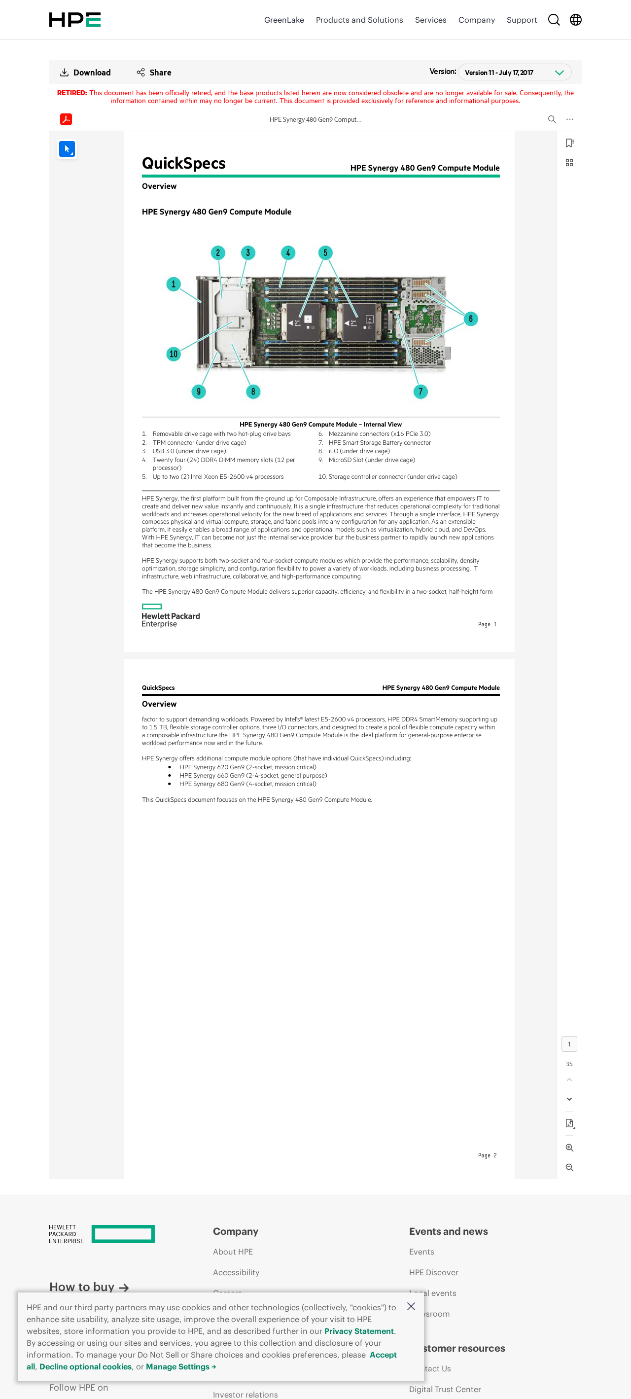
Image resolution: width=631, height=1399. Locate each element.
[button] (411, 1307)
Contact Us (430, 1368)
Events (421, 1251)
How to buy (81, 1286)
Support (522, 20)
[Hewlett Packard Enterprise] (75, 19)
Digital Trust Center (445, 1389)
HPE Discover (433, 1272)
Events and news (448, 1231)
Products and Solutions (359, 20)
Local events (432, 1293)
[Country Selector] (576, 19)
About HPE (233, 1251)
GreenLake (284, 20)
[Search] (554, 19)
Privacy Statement (359, 1331)
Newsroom (429, 1314)
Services (431, 20)
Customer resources (457, 1348)
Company (476, 20)
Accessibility (236, 1272)
